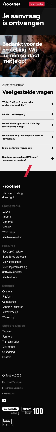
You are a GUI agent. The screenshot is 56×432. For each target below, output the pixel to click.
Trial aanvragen (11, 341)
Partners (7, 336)
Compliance (9, 301)
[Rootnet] (11, 4)
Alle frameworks (11, 237)
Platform (7, 296)
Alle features (9, 277)
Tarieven (7, 331)
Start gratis (37, 3)
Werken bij (8, 317)
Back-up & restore (12, 251)
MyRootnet (8, 347)
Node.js (6, 216)
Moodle (6, 227)
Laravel (6, 211)
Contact (6, 357)
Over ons (7, 291)
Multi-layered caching (14, 267)
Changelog (8, 352)
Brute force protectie (14, 256)
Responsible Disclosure (12, 387)
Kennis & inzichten (12, 307)
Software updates (12, 272)
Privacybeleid (8, 393)
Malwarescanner (11, 262)
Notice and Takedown (12, 382)
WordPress (8, 232)
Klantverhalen (10, 312)
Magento (7, 222)
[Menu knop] (50, 4)
